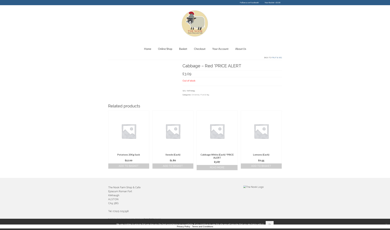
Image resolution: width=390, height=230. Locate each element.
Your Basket (272, 2)
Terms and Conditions (202, 226)
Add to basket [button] (129, 166)
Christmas (196, 95)
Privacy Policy (183, 226)
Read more (217, 167)
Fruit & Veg (277, 58)
